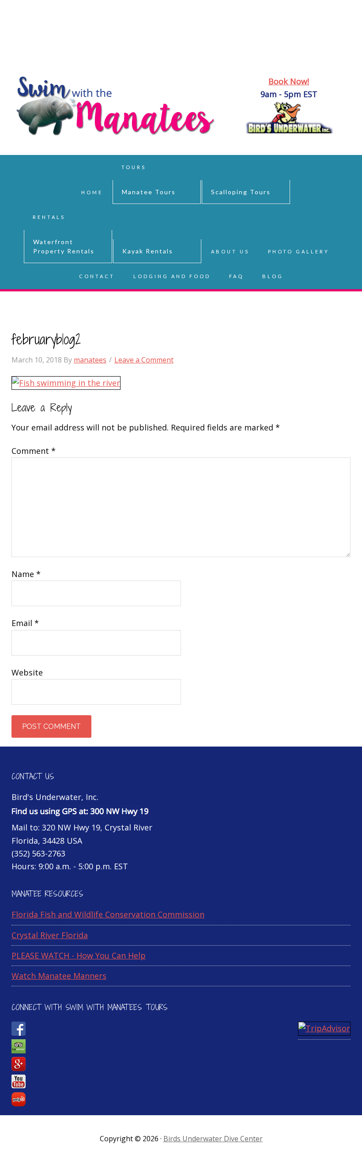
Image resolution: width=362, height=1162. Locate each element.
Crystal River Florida (49, 935)
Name (26, 574)
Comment (33, 450)
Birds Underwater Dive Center (213, 1138)
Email (25, 623)
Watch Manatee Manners (58, 975)
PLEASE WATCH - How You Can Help (78, 955)
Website (27, 672)
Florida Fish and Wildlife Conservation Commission (107, 914)
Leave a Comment (143, 360)
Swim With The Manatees (181, 44)
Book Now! (288, 81)
